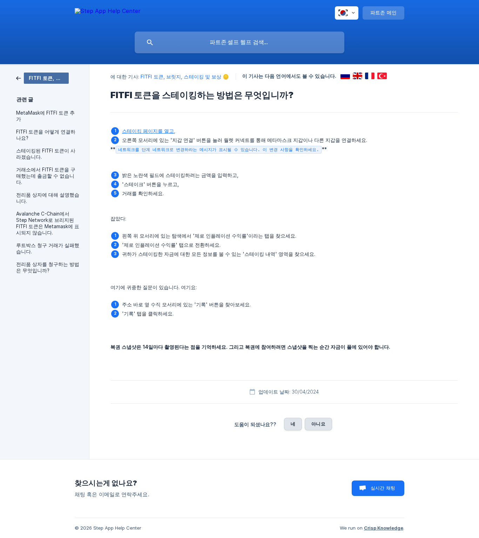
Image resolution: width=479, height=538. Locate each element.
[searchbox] (239, 42)
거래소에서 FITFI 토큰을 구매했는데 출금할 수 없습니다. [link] (45, 176)
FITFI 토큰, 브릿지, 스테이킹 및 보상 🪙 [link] (185, 77)
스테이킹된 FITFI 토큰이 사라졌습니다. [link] (45, 154)
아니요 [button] (318, 424)
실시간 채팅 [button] (383, 488)
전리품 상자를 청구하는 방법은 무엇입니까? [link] (47, 267)
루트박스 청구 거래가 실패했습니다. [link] (47, 248)
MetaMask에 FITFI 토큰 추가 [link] (45, 116)
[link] (42, 77)
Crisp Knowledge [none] (383, 528)
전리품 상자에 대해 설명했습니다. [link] (47, 198)
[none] (108, 14)
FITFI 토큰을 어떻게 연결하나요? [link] (45, 135)
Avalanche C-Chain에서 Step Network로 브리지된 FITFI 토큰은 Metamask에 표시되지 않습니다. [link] (47, 223)
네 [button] (293, 424)
